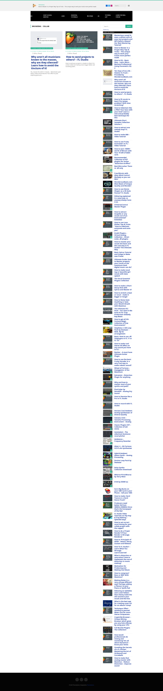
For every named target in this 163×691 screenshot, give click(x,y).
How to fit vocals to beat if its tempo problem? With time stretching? (122, 102)
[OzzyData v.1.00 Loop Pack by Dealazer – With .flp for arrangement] (107, 330)
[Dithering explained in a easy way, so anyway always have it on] (107, 198)
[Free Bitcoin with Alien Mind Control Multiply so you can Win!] (107, 175)
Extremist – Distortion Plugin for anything (123, 376)
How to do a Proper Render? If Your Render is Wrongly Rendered (122, 534)
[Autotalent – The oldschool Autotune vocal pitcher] (107, 434)
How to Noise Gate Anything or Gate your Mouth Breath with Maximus (122, 303)
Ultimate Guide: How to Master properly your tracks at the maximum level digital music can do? (123, 263)
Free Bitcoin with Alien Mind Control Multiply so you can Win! (122, 176)
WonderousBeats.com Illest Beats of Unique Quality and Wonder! (123, 184)
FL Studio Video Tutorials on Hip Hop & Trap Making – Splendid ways (122, 516)
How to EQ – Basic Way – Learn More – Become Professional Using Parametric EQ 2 (122, 64)
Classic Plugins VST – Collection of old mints (122, 427)
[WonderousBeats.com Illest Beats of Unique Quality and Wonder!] (107, 184)
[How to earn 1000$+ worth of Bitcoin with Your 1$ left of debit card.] (107, 151)
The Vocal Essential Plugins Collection (122, 280)
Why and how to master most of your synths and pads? (122, 384)
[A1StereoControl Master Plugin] (107, 207)
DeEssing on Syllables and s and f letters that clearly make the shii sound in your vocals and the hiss (123, 595)
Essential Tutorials (74, 16)
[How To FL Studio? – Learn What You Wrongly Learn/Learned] (107, 549)
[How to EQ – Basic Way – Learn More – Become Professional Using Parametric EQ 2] (107, 62)
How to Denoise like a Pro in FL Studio (123, 397)
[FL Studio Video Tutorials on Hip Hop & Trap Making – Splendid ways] (107, 516)
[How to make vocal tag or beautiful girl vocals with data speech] (107, 272)
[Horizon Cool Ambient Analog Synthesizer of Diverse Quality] (107, 413)
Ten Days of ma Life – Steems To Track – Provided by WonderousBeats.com (123, 74)
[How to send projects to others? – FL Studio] (81, 40)
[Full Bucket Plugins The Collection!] (107, 630)
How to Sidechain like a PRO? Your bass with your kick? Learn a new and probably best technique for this (123, 113)
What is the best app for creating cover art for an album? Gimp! (123, 603)
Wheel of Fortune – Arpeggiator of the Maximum (122, 370)
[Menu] (129, 6)
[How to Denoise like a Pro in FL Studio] (107, 398)
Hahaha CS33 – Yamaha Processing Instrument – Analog (122, 420)
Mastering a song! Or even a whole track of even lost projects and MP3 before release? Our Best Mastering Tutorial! (123, 40)
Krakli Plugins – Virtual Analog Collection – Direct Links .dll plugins (121, 236)
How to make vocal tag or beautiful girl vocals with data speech (122, 273)
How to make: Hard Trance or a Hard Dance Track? (122, 498)
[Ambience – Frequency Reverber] (107, 441)
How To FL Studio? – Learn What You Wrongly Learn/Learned (122, 549)
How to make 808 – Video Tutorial (122, 136)
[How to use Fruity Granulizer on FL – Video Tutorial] (107, 144)
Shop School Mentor (47, 16)
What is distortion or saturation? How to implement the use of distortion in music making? (123, 559)
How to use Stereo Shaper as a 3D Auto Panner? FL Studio (122, 191)
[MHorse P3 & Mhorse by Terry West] (107, 477)
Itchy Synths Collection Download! (123, 468)
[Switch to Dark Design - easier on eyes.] (131, 5)
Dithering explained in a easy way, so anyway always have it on (122, 199)
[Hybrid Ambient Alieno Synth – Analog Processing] (107, 455)
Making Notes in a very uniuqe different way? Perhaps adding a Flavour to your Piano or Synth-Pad (123, 584)
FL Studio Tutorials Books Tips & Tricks (41, 48)
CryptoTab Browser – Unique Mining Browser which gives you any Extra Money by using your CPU (123, 621)
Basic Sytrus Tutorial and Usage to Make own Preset (122, 254)
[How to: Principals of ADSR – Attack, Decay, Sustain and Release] (107, 541)
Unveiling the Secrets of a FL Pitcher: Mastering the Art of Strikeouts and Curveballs (123, 651)
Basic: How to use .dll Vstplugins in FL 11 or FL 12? (123, 338)
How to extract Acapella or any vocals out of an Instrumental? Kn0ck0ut (120, 216)
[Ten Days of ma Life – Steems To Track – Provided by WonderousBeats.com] (107, 73)
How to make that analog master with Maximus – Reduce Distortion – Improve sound (122, 662)
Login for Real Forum (121, 16)
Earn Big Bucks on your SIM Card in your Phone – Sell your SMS (123, 491)
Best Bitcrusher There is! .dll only (123, 167)
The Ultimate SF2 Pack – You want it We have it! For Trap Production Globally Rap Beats (123, 312)
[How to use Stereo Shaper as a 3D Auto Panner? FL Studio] (107, 191)
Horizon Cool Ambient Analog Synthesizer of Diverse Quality (123, 413)
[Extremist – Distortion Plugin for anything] (107, 377)
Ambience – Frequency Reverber (122, 440)
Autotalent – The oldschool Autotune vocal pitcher (122, 434)
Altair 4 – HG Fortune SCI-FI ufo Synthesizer (123, 447)
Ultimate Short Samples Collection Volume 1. (122, 122)
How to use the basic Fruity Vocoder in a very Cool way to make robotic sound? (123, 362)
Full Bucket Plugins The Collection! (122, 629)
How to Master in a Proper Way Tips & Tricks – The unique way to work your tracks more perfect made (67, 6)
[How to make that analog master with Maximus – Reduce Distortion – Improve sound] (107, 660)
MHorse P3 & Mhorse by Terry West (122, 476)
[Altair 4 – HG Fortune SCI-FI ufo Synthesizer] (107, 448)
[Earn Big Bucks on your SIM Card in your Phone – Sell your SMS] (107, 491)
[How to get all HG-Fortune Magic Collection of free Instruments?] (107, 321)
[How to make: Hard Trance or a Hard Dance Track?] (107, 498)
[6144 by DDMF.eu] (107, 484)
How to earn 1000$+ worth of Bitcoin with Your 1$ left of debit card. (123, 152)
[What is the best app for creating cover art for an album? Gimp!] (107, 603)
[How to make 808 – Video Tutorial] (107, 136)
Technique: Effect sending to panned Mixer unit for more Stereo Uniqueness (122, 611)
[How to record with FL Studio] (107, 405)
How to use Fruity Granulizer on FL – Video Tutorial (121, 144)
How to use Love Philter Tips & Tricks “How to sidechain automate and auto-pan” (122, 226)
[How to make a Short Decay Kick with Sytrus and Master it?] (107, 288)
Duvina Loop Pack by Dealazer (122, 461)
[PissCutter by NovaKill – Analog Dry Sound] (107, 391)
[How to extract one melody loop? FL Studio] (107, 129)
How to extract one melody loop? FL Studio (122, 129)
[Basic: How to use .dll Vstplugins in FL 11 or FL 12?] (107, 338)
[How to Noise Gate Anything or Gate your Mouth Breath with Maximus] (107, 302)
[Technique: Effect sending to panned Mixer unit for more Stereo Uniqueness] (107, 610)
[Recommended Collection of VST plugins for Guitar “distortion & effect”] (107, 159)
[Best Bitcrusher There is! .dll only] (107, 168)
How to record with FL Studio (123, 405)
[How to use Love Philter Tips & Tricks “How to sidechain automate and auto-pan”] (107, 224)
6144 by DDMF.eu (121, 482)
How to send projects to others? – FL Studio (80, 58)
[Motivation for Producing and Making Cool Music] (107, 568)
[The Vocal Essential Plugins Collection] (107, 280)
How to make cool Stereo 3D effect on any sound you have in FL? (122, 346)
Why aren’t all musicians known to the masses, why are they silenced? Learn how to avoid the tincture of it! (45, 62)
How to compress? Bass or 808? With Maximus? (121, 575)
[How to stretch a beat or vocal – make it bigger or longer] (107, 295)
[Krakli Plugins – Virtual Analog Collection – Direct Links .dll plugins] (107, 235)
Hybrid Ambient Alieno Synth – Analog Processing (123, 455)
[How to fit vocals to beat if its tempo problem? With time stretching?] (107, 101)
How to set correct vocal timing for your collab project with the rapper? (123, 525)
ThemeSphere (90, 685)
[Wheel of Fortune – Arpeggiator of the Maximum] (107, 370)
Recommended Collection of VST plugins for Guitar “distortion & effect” (122, 160)
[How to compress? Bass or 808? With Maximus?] (107, 575)
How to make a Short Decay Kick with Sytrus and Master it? (123, 288)
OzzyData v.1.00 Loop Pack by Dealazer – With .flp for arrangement (122, 331)
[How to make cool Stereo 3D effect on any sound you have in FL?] (107, 345)
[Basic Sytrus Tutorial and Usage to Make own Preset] (107, 254)
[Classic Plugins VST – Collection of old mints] (107, 427)
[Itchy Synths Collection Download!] (107, 469)
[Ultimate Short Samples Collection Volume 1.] (107, 122)
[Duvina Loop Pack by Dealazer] (107, 462)
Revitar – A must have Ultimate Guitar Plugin (123, 354)
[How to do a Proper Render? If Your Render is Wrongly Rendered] (107, 533)
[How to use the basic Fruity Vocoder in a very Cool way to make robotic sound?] (107, 361)
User (63, 16)
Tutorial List (108, 16)
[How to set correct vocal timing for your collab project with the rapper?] (107, 524)
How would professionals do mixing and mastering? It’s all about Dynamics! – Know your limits (121, 640)
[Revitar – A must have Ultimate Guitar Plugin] (107, 354)
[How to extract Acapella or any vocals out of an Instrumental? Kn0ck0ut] (107, 214)
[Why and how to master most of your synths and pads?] (107, 384)
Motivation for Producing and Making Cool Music (122, 568)
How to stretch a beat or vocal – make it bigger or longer (123, 295)
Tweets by (106, 29)
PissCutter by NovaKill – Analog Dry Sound (123, 391)
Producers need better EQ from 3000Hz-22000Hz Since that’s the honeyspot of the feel (123, 507)
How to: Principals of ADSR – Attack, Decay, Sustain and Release (123, 541)
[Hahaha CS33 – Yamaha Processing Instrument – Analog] (107, 420)
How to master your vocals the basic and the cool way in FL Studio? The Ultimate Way (122, 245)
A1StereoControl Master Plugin (121, 206)
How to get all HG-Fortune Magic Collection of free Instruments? (121, 322)
